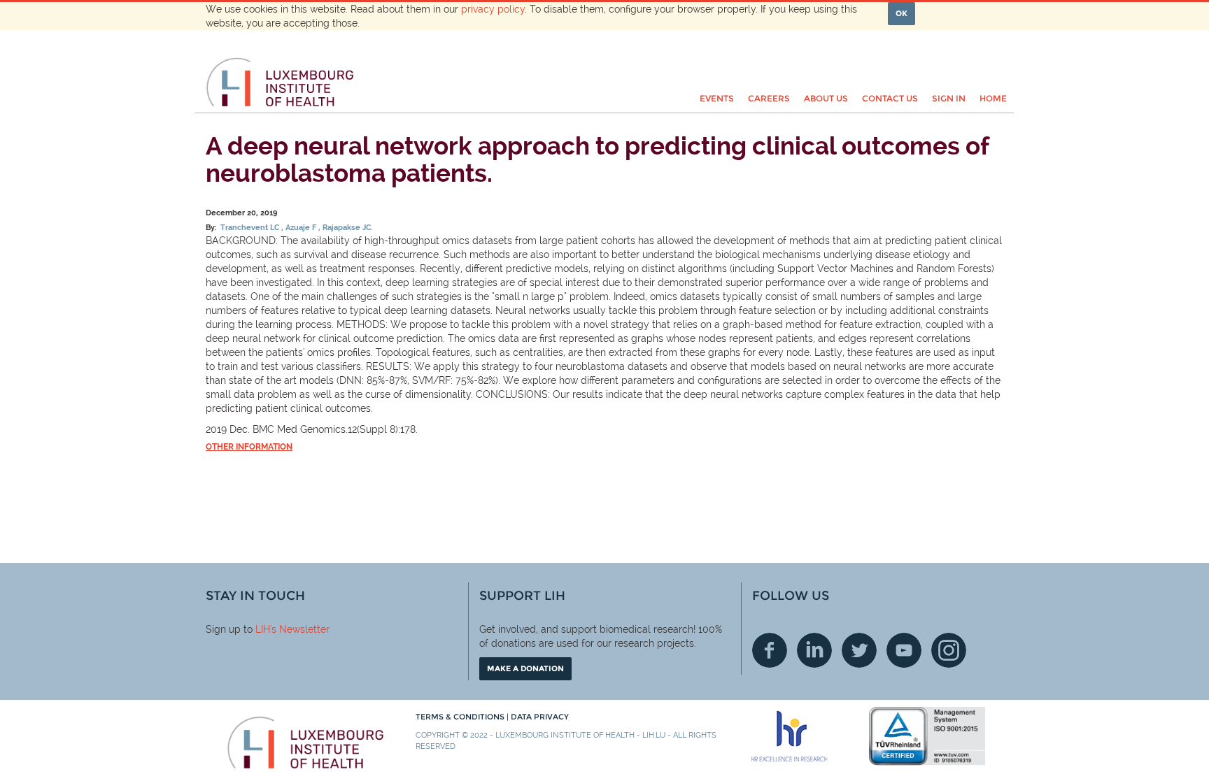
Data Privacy (540, 717)
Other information (249, 447)
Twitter (859, 650)
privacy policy (493, 9)
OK (901, 13)
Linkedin (814, 650)
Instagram (948, 650)
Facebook (769, 650)
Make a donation (525, 668)
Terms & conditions (461, 717)
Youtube (903, 650)
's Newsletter (300, 629)
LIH (262, 629)
